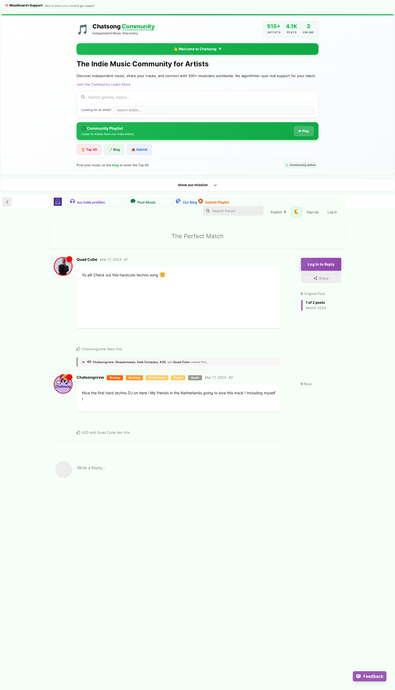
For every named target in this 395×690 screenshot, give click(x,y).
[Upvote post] (89, 338)
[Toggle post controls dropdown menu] (143, 337)
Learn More (121, 84)
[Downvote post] (99, 338)
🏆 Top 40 (89, 149)
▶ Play (304, 131)
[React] (120, 338)
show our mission (193, 185)
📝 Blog (114, 149)
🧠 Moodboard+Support (50, 5)
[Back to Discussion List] (7, 202)
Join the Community (93, 84)
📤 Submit (139, 149)
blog (115, 165)
